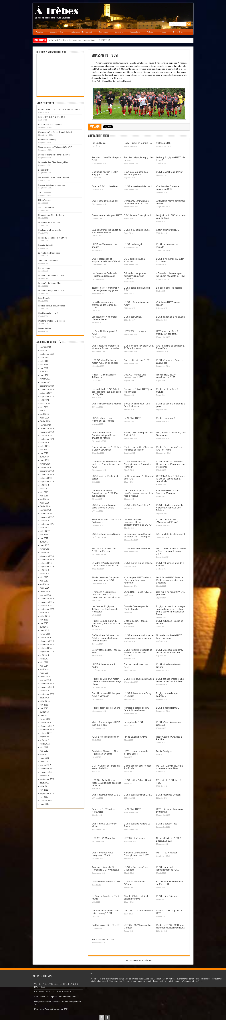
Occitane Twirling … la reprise (51, 321)
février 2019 (45, 464)
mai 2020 (44, 411)
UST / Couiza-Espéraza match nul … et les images (105, 361)
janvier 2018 (45, 510)
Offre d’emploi (44, 200)
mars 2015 (44, 630)
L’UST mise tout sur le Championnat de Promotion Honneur (137, 464)
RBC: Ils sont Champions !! (137, 215)
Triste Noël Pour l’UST (103, 939)
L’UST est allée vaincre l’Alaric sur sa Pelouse (103, 419)
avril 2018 (44, 499)
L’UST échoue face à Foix (105, 201)
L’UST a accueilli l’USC (167, 707)
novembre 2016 (47, 559)
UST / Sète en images (135, 331)
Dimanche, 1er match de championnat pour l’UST (136, 202)
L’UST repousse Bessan (168, 794)
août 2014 (44, 655)
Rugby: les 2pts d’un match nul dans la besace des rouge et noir (106, 681)
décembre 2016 (47, 556)
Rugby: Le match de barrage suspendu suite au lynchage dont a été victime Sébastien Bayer (170, 610)
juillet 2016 (45, 574)
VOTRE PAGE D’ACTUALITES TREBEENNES (59, 109)
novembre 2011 (47, 772)
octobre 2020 (46, 393)
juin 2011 (44, 790)
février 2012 (45, 761)
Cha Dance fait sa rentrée (49, 230)
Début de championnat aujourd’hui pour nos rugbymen (135, 276)
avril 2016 (44, 584)
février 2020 (45, 421)
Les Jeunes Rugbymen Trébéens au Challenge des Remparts (105, 609)
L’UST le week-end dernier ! (138, 186)
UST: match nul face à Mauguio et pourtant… (167, 332)
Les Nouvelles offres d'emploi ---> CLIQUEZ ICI (70, 40)
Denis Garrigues (164, 751)
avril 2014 (44, 669)
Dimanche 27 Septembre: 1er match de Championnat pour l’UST (106, 464)
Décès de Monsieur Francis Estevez (54, 155)
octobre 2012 (46, 733)
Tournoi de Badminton (47, 260)
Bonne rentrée (44, 170)
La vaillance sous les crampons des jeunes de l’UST (104, 305)
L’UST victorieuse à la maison (139, 678)
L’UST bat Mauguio (133, 244)
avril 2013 (44, 712)
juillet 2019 (45, 446)
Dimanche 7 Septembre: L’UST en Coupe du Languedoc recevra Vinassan (106, 594)
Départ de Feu (44, 328)
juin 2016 (44, 577)
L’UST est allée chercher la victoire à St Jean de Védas (105, 347)
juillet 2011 (44, 786)
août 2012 (44, 740)
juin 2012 (44, 747)
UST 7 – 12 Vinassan (166, 852)
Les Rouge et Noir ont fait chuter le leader (104, 318)
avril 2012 (44, 754)
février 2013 (45, 719)
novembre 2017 (47, 517)
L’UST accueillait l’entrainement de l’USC (168, 868)
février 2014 (45, 676)
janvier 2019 (45, 467)
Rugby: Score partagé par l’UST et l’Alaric (169, 448)
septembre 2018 (47, 481)
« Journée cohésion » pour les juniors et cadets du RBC (170, 274)
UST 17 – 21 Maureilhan (104, 838)
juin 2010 (44, 797)
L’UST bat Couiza (132, 316)
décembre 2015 (47, 598)
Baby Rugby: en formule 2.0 (138, 143)
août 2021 (44, 357)
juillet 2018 (45, 489)
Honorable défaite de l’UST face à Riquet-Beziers (137, 709)
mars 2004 (44, 804)
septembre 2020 (47, 396)
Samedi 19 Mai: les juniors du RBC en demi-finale (106, 231)
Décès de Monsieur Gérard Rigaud (53, 177)
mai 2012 (44, 751)
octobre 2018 (46, 478)
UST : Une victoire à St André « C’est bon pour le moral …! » (171, 551)
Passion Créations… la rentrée (51, 185)
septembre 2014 (47, 652)
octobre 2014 (46, 648)
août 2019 (44, 442)
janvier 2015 (45, 637)
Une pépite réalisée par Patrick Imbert (55, 132)
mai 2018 (44, 496)
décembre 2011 (47, 768)
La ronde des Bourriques (49, 253)
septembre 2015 (47, 609)
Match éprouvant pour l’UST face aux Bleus (106, 723)
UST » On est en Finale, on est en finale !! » (106, 767)
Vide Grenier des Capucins (50, 124)
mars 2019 (44, 460)
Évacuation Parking (47, 140)
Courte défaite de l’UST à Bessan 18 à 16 (168, 839)
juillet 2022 (45, 350)
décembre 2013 (47, 683)
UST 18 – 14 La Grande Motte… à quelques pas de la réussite (106, 783)
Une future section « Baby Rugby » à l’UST (105, 173)
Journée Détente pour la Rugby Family (136, 607)
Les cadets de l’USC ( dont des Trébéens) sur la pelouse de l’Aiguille (106, 392)
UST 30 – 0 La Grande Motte (138, 910)
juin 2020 (44, 407)
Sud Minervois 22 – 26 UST (105, 925)
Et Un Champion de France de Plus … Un (169, 882)
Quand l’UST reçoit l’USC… (138, 592)
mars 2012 (44, 758)
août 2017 (44, 527)
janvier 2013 (45, 722)
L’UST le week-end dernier (169, 172)
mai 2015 (44, 623)
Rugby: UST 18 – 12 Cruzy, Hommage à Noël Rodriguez (170, 926)
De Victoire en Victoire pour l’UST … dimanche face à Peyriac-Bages (105, 638)
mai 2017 (44, 538)
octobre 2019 (46, 435)
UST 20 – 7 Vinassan (134, 838)
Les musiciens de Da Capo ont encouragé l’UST (105, 911)
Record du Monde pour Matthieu (52, 238)
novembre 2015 (47, 602)
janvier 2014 (45, 680)
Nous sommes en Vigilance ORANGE (55, 147)
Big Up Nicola (98, 143)
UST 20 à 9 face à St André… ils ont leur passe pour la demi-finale (171, 479)
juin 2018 (44, 492)
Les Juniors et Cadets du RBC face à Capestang (104, 274)
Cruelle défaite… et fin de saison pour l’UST (136, 897)
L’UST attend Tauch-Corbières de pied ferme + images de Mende (105, 435)
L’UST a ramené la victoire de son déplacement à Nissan (138, 636)
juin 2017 (44, 535)
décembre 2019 (47, 428)
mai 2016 (44, 581)
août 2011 (44, 783)
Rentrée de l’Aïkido (46, 245)
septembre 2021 (47, 354)
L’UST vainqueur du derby (137, 548)
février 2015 (45, 634)
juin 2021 (44, 364)
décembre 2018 (47, 471)
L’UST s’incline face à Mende (106, 403)
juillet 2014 (45, 659)
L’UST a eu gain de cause (137, 229)
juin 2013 (44, 705)
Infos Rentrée (44, 298)
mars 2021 (44, 375)
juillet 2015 (45, 616)
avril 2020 (44, 414)
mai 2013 (44, 708)
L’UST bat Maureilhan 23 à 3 (106, 794)
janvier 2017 (45, 552)
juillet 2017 (45, 531)
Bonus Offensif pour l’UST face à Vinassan (137, 405)
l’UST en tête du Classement (170, 534)
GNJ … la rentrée (46, 207)
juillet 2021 (45, 361)
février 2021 (45, 379)
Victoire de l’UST (164, 143)
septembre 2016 (47, 566)
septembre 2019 (47, 439)
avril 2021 (44, 372)
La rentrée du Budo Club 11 (50, 223)
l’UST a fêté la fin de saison (105, 736)
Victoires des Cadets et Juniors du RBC (167, 187)
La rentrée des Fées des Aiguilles (53, 162)
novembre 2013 (47, 687)
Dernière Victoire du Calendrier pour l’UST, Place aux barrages (106, 493)
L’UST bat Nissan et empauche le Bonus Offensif (106, 260)
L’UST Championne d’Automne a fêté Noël (167, 520)
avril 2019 (44, 457)
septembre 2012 (47, 737)
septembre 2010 (47, 793)
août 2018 (44, 485)
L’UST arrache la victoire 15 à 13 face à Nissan (138, 347)
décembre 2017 (47, 513)
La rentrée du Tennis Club (49, 283)
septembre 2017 (47, 524)
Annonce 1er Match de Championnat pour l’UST (136, 854)
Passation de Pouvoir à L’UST (107, 881)
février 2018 (45, 506)
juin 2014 (44, 662)
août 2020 (44, 400)
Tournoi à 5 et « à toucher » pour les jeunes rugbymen (105, 289)
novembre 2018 (47, 474)
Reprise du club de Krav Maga (51, 306)
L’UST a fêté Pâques (166, 896)
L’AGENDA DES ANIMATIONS (51, 117)
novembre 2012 (47, 729)
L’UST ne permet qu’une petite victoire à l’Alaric (104, 506)
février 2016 (45, 591)
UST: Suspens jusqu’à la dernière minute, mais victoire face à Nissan (138, 493)
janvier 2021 (45, 382)
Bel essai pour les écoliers (169, 287)
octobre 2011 (45, 776)
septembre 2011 (47, 779)
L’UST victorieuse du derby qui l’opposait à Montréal (169, 651)
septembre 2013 (47, 694)
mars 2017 (44, 545)
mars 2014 (44, 673)
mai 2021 (44, 368)
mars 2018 (44, 503)
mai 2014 (44, 666)
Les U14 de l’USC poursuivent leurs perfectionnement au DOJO (138, 522)
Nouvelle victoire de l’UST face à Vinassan (169, 636)
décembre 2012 (47, 726)
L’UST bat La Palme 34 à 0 (137, 780)
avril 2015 (44, 627)
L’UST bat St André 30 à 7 (137, 505)
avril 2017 (44, 542)
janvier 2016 (45, 595)
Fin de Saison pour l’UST (136, 736)
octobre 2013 (46, 691)
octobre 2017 (46, 520)
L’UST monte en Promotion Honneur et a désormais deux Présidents (171, 464)
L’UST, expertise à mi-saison (170, 316)
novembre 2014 (47, 644)
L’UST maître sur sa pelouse (138, 563)
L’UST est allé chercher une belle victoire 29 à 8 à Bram (170, 680)
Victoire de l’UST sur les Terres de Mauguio (168, 491)
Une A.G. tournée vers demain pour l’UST (135, 376)
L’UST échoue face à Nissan (106, 534)
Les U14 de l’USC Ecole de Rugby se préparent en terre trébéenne (170, 580)
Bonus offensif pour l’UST (136, 360)
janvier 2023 (45, 347)
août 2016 (44, 570)
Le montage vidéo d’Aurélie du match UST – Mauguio (137, 535)
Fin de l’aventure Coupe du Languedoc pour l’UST (105, 578)
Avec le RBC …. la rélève (104, 186)
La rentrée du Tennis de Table (51, 275)
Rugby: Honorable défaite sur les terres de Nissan (138, 448)
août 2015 (44, 613)
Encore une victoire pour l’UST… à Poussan (104, 549)
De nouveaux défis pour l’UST (107, 215)
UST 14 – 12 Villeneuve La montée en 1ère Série (169, 767)
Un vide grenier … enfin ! (49, 313)
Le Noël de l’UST (132, 418)
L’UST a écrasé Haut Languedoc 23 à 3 (102, 854)
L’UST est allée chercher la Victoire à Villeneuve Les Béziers (169, 508)
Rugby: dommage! (165, 418)
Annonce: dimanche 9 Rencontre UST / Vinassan (105, 868)
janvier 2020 (45, 425)
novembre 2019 (47, 432)
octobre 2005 (46, 800)
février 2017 (45, 549)
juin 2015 (44, 620)
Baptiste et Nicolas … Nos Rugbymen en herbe (105, 752)
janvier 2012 (45, 765)
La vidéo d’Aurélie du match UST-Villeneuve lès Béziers (105, 564)
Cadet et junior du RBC (167, 229)
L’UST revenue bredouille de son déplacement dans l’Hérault (138, 652)
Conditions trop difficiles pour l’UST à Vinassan (106, 694)
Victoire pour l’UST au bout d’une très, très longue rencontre (137, 580)
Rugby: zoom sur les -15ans (106, 707)
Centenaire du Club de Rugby (51, 215)
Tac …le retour (44, 192)
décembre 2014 (47, 641)
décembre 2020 (47, 386)
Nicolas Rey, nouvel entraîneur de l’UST (166, 376)
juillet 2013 (45, 701)
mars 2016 (44, 588)
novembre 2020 (47, 389)
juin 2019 (44, 450)
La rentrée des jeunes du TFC (51, 291)
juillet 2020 (45, 403)
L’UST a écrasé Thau (166, 823)
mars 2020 (44, 418)
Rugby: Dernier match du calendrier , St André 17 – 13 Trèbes (106, 623)
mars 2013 (44, 715)
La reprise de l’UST (133, 722)
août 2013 (44, 698)
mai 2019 (44, 453)
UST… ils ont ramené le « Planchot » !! (136, 752)
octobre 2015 (46, 605)
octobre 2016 (46, 563)
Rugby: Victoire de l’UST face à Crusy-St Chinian (106, 448)
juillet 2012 (45, 744)
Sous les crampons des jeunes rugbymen (136, 173)
